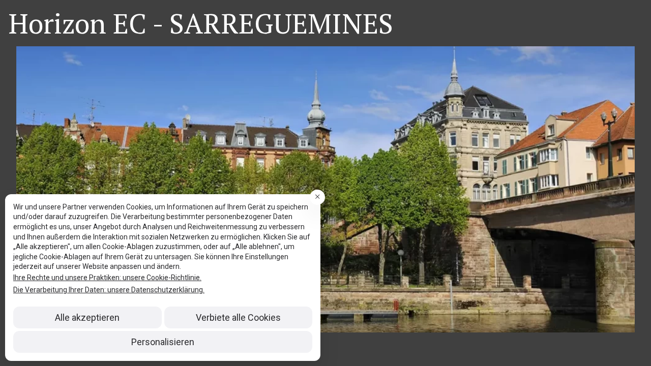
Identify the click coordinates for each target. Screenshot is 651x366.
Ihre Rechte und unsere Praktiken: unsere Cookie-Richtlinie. (107, 277)
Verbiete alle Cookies (238, 317)
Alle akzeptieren (87, 317)
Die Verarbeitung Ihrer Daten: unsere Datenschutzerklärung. (108, 290)
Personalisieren (162, 342)
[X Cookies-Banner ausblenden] (317, 197)
